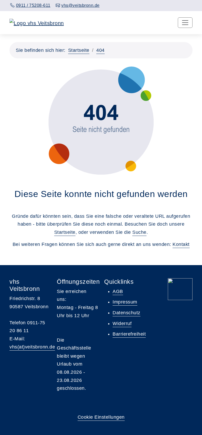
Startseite (78, 50)
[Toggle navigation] (185, 22)
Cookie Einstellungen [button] (101, 417)
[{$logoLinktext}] (36, 23)
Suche (139, 232)
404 (100, 50)
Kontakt (181, 244)
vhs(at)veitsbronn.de (32, 347)
